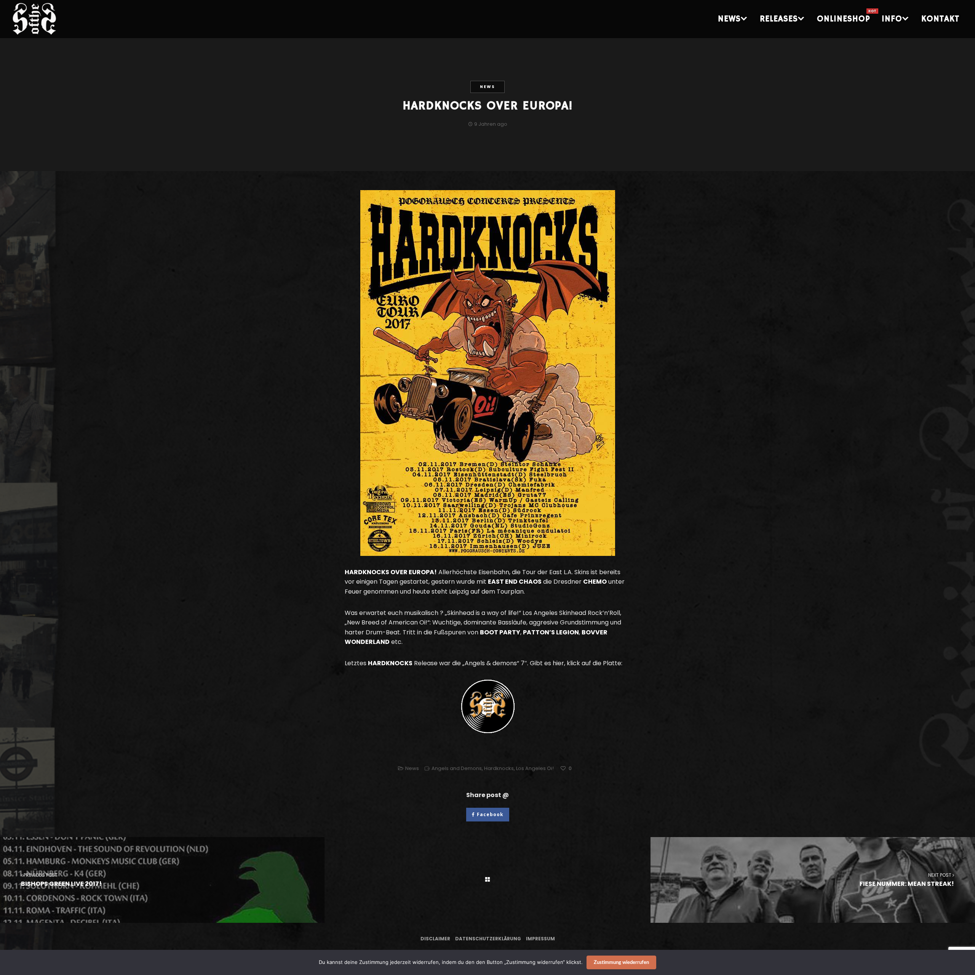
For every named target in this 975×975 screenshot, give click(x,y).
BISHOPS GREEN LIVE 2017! (61, 880)
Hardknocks (499, 768)
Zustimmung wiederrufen (621, 962)
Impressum (540, 938)
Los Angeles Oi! (535, 768)
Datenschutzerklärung (488, 938)
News (487, 87)
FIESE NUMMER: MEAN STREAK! (907, 880)
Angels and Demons (457, 768)
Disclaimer (435, 938)
